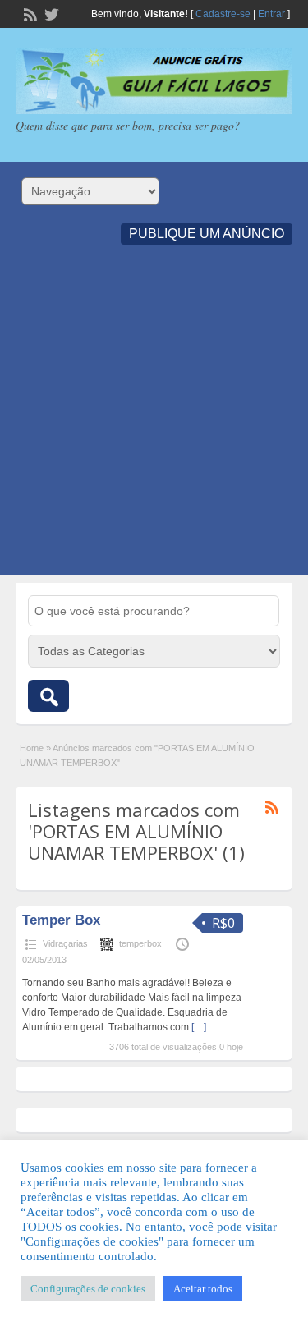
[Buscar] (48, 696)
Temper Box (61, 920)
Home (32, 748)
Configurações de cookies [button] (87, 1288)
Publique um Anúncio (206, 234)
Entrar (271, 14)
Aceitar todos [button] (202, 1288)
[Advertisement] (154, 421)
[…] (198, 1027)
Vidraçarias (65, 943)
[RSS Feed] (28, 13)
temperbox (140, 943)
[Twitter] (50, 13)
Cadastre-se (223, 14)
